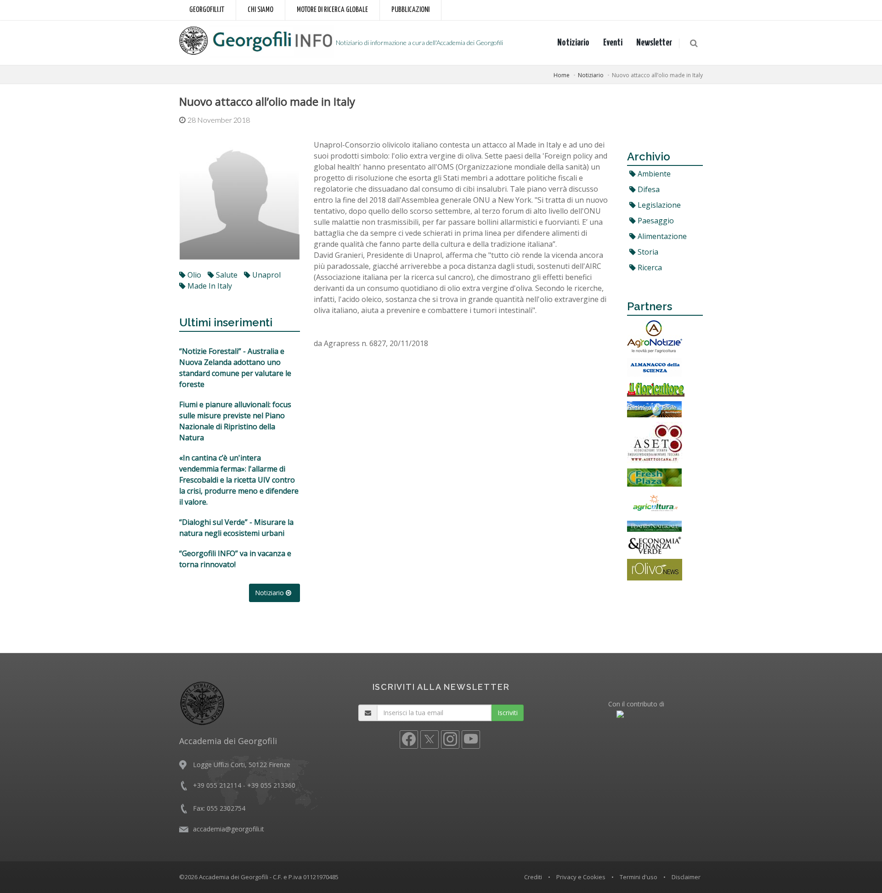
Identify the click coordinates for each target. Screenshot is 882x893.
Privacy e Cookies (580, 877)
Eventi (612, 42)
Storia (647, 252)
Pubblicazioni (410, 10)
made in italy (209, 286)
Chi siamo (260, 10)
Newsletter (654, 42)
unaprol (265, 275)
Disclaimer (686, 877)
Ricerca (649, 267)
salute (225, 275)
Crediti (533, 877)
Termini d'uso (638, 877)
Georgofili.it (206, 10)
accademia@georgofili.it (228, 829)
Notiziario (573, 42)
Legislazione (658, 205)
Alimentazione (661, 236)
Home (562, 75)
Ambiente (653, 174)
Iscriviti (508, 712)
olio (193, 275)
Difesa (648, 189)
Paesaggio (655, 221)
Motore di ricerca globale (332, 10)
